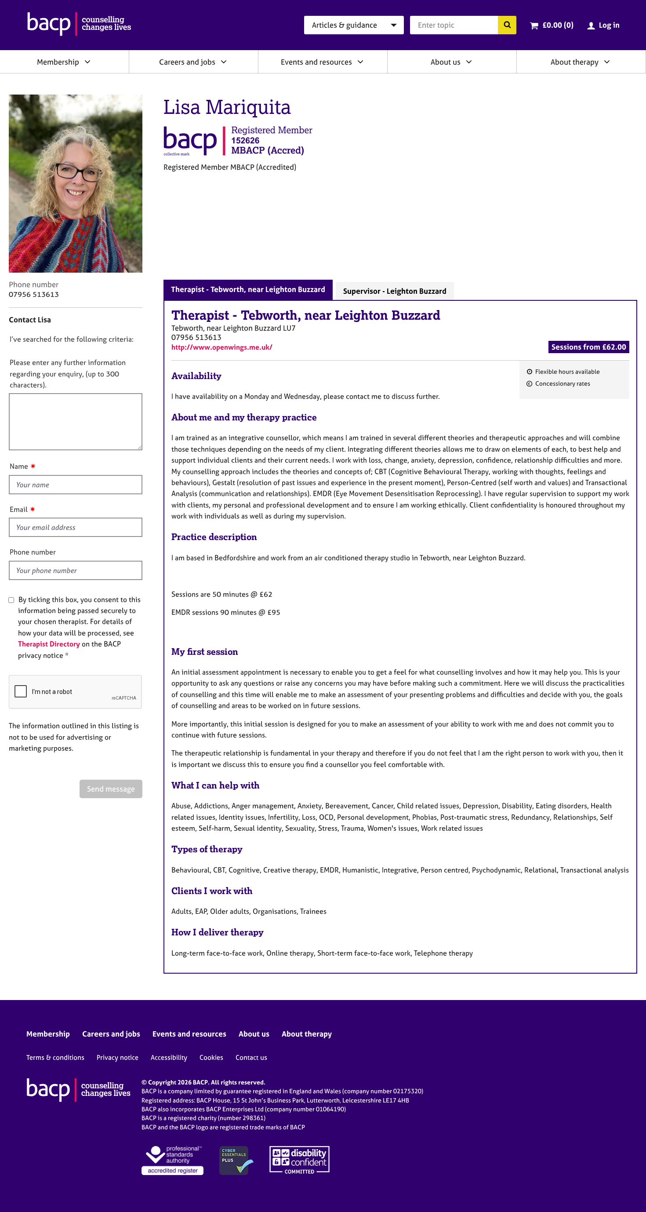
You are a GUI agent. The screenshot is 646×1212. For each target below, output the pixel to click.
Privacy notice (117, 1057)
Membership (58, 61)
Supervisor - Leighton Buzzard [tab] (394, 291)
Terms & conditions (55, 1057)
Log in (609, 24)
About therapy (575, 61)
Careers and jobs (187, 61)
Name (19, 466)
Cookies (211, 1057)
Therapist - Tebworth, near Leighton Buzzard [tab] (248, 289)
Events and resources (316, 61)
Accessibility (169, 1057)
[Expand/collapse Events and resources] (360, 61)
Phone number (33, 552)
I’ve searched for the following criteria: (72, 339)
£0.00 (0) (557, 24)
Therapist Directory (49, 643)
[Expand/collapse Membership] (87, 61)
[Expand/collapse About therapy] (607, 61)
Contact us (251, 1057)
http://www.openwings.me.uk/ (221, 347)
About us (446, 61)
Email (19, 509)
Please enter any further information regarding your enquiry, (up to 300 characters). (68, 373)
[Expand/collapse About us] (469, 61)
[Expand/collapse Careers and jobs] (224, 61)
